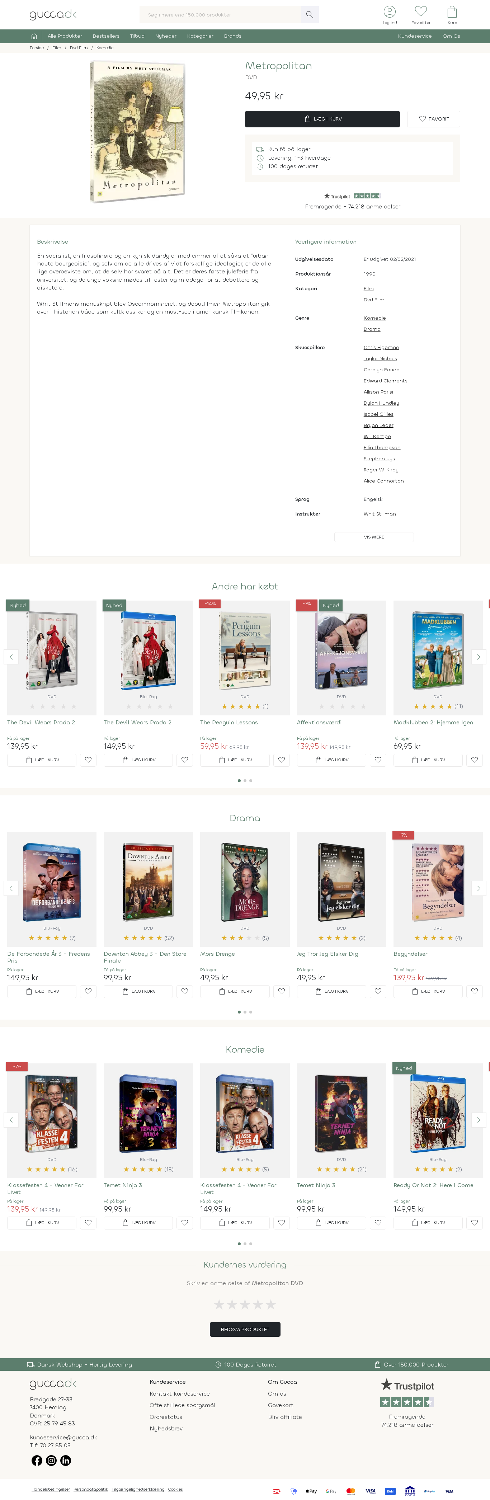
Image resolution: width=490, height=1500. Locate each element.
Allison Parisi (378, 392)
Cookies (175, 1489)
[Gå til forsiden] (53, 1383)
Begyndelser (410, 953)
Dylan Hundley (381, 403)
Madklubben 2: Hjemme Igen (433, 722)
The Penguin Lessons (229, 722)
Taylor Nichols (380, 358)
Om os (277, 1393)
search (310, 14)
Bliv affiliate (285, 1417)
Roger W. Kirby (381, 469)
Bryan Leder (379, 425)
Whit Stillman (380, 514)
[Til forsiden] (53, 14)
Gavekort (280, 1405)
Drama (372, 329)
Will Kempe (377, 436)
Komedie (375, 318)
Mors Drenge (217, 953)
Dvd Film (374, 299)
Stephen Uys (379, 458)
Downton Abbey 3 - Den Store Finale (145, 957)
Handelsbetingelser (51, 1489)
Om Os (451, 36)
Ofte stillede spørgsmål (183, 1405)
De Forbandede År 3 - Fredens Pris (48, 957)
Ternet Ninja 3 (123, 1185)
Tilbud (137, 36)
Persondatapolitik (91, 1489)
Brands (232, 36)
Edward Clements (385, 380)
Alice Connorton (384, 481)
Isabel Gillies (379, 414)
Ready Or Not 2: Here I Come (433, 1185)
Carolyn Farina (382, 369)
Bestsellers (106, 36)
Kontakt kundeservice (180, 1393)
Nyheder (165, 36)
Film (369, 288)
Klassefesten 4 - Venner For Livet (45, 1188)
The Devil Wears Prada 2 (41, 722)
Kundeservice (415, 36)
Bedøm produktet (245, 1329)
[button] (11, 656)
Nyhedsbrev (166, 1428)
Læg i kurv (322, 119)
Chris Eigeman (381, 347)
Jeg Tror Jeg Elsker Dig (327, 953)
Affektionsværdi (319, 722)
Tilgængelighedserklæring (138, 1489)
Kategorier (200, 36)
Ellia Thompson (382, 447)
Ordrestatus (166, 1417)
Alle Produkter (65, 36)
